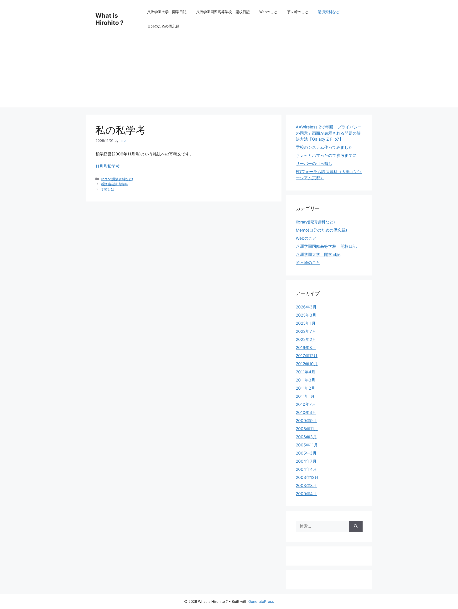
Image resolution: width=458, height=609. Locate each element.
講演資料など (328, 12)
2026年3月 (306, 307)
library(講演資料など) (117, 179)
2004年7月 (306, 461)
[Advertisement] (229, 74)
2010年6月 (306, 412)
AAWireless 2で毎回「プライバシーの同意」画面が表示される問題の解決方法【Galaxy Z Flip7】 (329, 133)
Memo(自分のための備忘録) (321, 230)
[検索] (356, 526)
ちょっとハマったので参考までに (326, 155)
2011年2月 (305, 388)
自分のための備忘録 (163, 26)
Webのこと (268, 12)
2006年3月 (306, 436)
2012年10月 (307, 363)
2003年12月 (307, 477)
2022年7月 (306, 331)
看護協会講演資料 (114, 184)
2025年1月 (306, 323)
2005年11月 (307, 445)
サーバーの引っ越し (314, 163)
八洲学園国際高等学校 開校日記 (223, 12)
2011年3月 (305, 380)
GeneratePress (261, 601)
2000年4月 (306, 493)
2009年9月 (306, 420)
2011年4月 (305, 372)
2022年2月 (306, 339)
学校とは (107, 189)
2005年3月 (306, 453)
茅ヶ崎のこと (297, 12)
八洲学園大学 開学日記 (167, 12)
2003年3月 (306, 485)
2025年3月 (306, 315)
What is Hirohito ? (109, 19)
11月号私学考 (107, 166)
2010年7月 (306, 404)
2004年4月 (306, 469)
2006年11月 (307, 428)
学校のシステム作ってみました (324, 147)
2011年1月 (305, 396)
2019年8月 (306, 347)
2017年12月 (306, 355)
